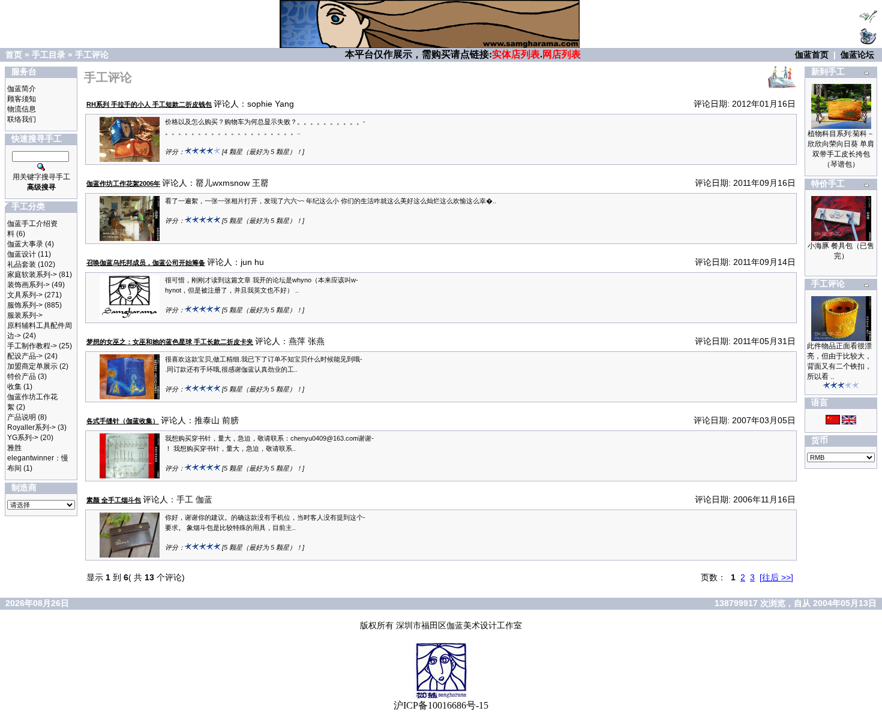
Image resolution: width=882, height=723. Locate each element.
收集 (14, 386)
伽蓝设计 (21, 254)
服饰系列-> (25, 305)
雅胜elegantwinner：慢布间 (37, 458)
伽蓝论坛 (857, 54)
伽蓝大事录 (25, 244)
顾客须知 (21, 99)
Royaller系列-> (31, 427)
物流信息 (21, 109)
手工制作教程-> (32, 346)
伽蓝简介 (21, 89)
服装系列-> (25, 315)
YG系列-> (22, 437)
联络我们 (21, 119)
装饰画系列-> (28, 285)
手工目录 (48, 54)
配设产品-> (25, 356)
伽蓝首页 (812, 54)
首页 (13, 54)
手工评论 (92, 54)
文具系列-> (25, 295)
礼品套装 (21, 264)
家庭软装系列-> (32, 274)
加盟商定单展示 (32, 366)
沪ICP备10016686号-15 (441, 705)
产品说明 (21, 417)
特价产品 (21, 376)
